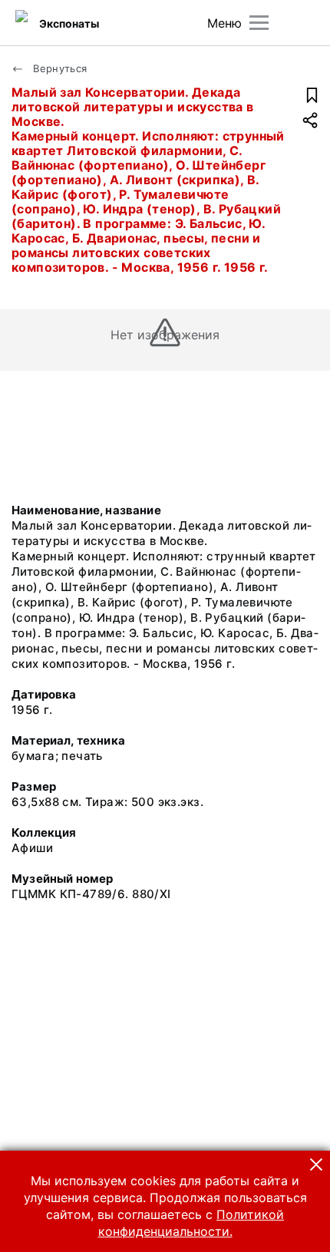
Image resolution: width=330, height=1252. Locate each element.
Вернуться (58, 68)
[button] (316, 1164)
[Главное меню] (259, 23)
